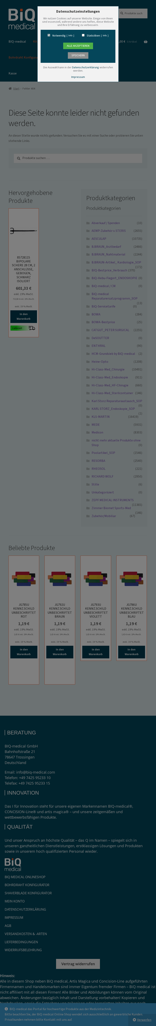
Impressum (78, 77)
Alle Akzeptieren (78, 46)
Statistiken (93, 35)
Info (70, 35)
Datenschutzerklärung (85, 67)
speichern (78, 55)
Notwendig (59, 35)
